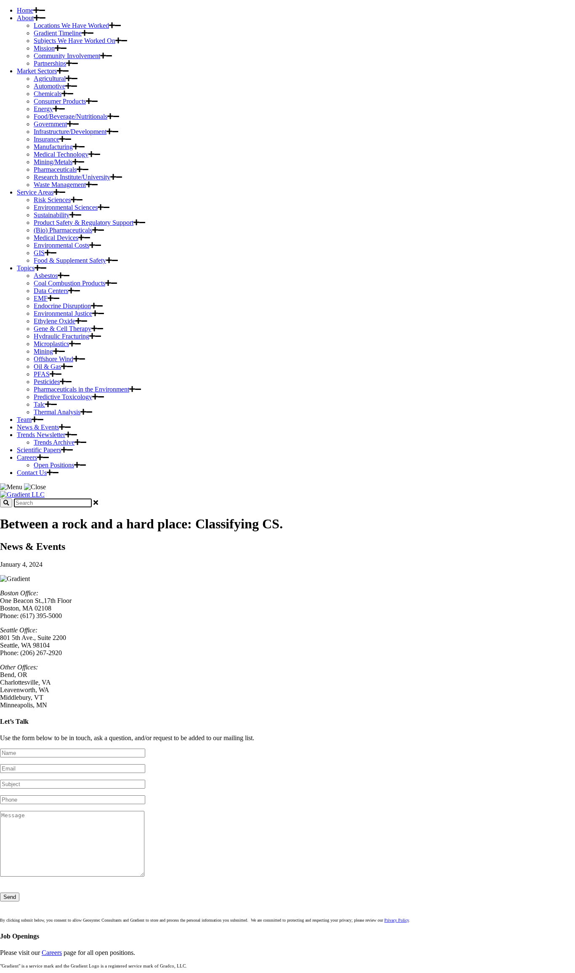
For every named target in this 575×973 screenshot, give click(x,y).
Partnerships (50, 63)
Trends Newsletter (41, 434)
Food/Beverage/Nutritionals (70, 116)
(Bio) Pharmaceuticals (63, 230)
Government (50, 124)
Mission (44, 48)
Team (24, 419)
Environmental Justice (63, 313)
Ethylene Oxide (54, 321)
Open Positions (54, 465)
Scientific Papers (39, 449)
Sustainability (51, 215)
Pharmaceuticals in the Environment (81, 389)
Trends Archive (54, 442)
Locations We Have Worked (71, 25)
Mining (43, 351)
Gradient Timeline (58, 33)
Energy (43, 108)
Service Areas (35, 192)
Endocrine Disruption (62, 305)
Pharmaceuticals (55, 169)
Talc (39, 404)
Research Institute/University (72, 177)
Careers (27, 457)
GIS (39, 252)
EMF (41, 298)
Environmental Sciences (66, 207)
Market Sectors (37, 71)
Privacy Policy (396, 920)
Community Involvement (67, 55)
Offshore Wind (53, 359)
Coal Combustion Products (69, 283)
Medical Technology (61, 154)
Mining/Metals (53, 161)
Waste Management (60, 184)
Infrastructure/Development (70, 131)
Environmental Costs (61, 245)
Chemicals (47, 93)
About (25, 17)
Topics (26, 268)
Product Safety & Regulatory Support (83, 222)
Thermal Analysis (57, 412)
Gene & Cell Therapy (62, 328)
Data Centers (51, 290)
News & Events (38, 427)
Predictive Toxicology (63, 396)
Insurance (46, 139)
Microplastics (51, 343)
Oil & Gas (47, 366)
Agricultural (50, 78)
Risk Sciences (52, 199)
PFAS (42, 374)
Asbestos (46, 275)
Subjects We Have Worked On (74, 40)
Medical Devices (56, 237)
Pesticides (47, 381)
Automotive (49, 86)
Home (25, 10)
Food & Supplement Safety (70, 260)
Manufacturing (53, 146)
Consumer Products (60, 101)
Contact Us (32, 472)
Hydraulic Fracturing (61, 336)
